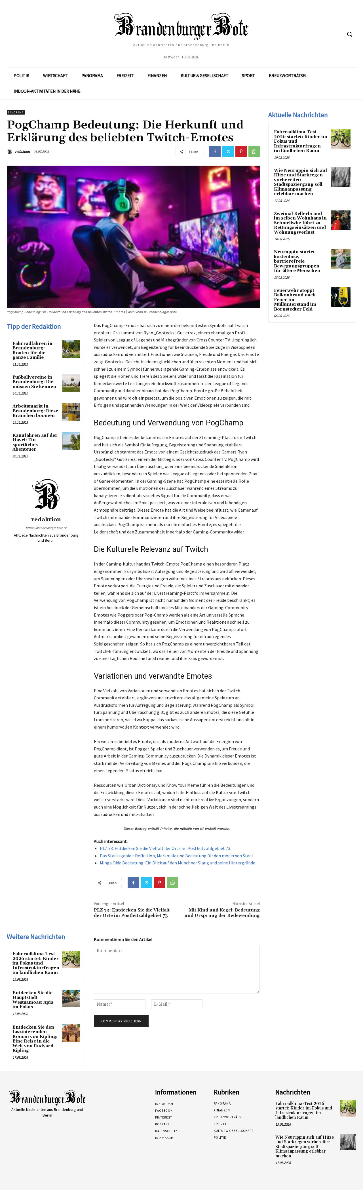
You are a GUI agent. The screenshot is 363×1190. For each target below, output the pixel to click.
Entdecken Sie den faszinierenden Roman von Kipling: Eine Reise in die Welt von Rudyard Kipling (35, 1039)
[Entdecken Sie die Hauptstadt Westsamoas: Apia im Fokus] (71, 998)
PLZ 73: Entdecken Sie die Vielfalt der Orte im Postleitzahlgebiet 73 (165, 848)
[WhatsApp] (254, 151)
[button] (349, 34)
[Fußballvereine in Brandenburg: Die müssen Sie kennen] (71, 383)
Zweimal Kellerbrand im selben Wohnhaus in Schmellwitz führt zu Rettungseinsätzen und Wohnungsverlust (300, 223)
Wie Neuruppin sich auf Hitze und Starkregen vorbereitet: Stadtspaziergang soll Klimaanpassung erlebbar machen (300, 182)
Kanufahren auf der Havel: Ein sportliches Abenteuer (35, 442)
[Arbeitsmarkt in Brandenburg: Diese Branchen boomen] (71, 412)
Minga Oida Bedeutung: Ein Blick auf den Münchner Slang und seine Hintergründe (177, 863)
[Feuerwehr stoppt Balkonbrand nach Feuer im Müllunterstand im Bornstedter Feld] (341, 297)
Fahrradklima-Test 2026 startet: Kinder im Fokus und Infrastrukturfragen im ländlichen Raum (35, 963)
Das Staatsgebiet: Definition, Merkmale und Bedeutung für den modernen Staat (177, 855)
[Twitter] (228, 151)
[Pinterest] (241, 151)
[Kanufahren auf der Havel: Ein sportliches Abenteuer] (71, 441)
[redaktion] (10, 152)
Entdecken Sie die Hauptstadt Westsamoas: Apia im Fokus (32, 1000)
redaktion (22, 151)
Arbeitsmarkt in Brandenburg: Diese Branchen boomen (35, 411)
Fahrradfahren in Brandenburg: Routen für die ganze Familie (32, 350)
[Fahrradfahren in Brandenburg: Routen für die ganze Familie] (71, 349)
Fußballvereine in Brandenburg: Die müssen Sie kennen (34, 382)
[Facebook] (215, 151)
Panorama (16, 112)
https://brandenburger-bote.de (46, 528)
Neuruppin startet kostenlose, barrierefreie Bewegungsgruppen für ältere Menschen (297, 261)
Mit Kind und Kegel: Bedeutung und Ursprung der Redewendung (222, 912)
